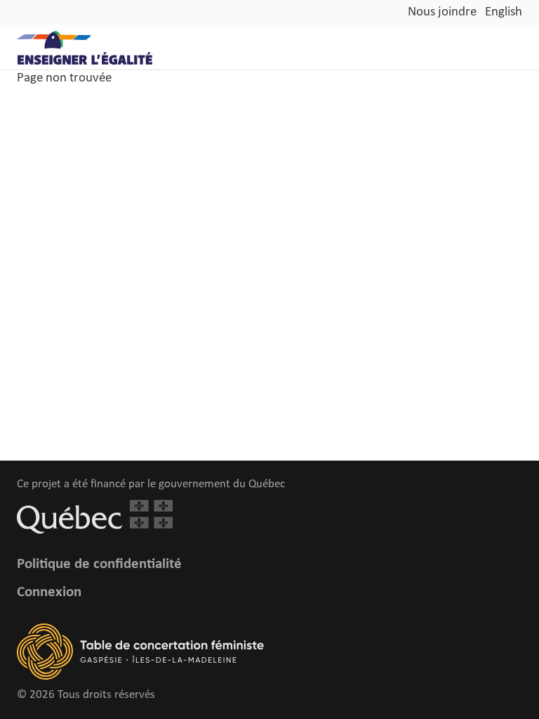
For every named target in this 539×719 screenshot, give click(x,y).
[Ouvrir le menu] (515, 48)
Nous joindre (442, 12)
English (503, 12)
